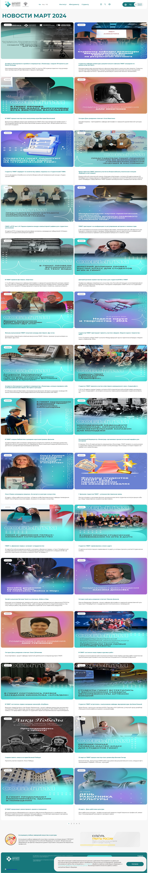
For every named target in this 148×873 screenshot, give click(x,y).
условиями (88, 864)
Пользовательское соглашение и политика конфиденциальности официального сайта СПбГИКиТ (53, 860)
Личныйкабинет (140, 4)
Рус (40, 4)
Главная (140, 856)
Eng (43, 4)
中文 (47, 4)
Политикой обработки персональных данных (73, 865)
